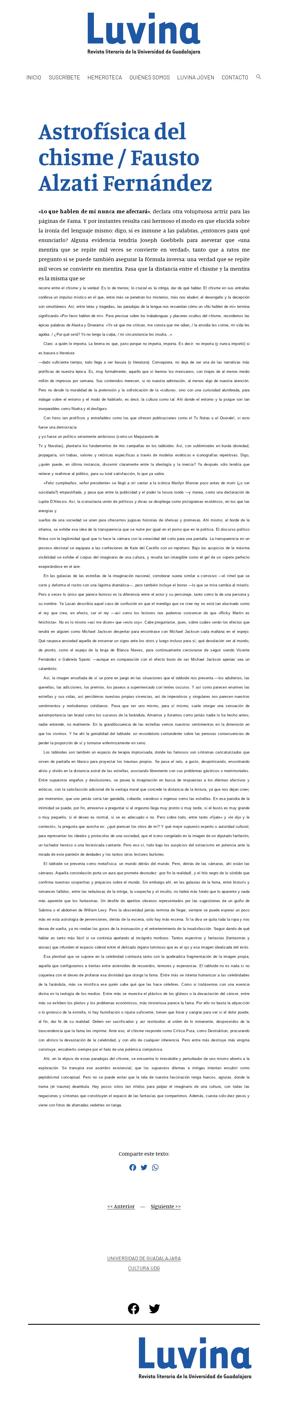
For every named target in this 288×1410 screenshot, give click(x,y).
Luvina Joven (195, 77)
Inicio (33, 77)
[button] (258, 77)
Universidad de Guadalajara (144, 1258)
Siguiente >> (166, 1206)
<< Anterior (121, 1206)
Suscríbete (64, 77)
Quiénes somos (150, 77)
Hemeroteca (104, 77)
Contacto (235, 77)
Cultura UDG (144, 1268)
